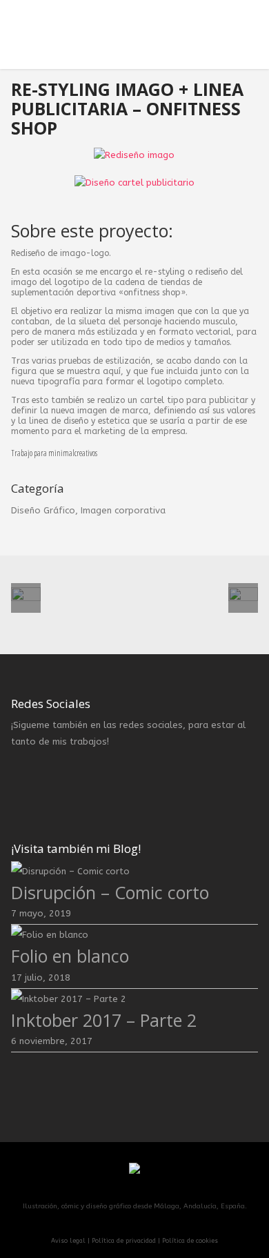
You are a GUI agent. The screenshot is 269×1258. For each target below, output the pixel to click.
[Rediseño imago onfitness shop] (135, 161)
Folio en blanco (70, 956)
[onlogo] (135, 211)
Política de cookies (190, 1240)
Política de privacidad (124, 1240)
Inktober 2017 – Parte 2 (104, 1020)
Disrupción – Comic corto (110, 892)
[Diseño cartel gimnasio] (135, 189)
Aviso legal (68, 1240)
